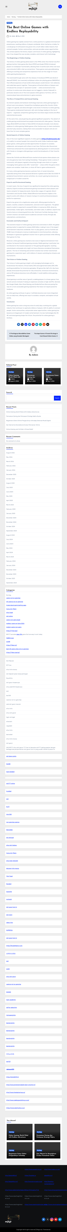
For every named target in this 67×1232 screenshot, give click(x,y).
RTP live (8, 665)
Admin (13, 36)
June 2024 (9, 544)
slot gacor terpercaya (13, 682)
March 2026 (10, 461)
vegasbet (9, 726)
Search (9, 392)
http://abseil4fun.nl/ (11, 1181)
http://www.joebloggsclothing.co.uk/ (17, 1100)
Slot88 (8, 764)
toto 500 (9, 814)
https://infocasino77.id (32, 1190)
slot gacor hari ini (11, 907)
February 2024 (11, 561)
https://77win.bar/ (12, 631)
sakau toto (9, 922)
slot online (9, 616)
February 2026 (11, 466)
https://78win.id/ (11, 645)
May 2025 (9, 496)
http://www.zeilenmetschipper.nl (15, 1190)
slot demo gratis (11, 756)
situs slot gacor (11, 713)
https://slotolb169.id (12, 1077)
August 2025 (10, 483)
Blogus (38, 1229)
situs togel (9, 612)
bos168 (8, 695)
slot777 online (10, 783)
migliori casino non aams (13, 627)
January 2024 (10, 565)
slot (7, 691)
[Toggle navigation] (6, 7)
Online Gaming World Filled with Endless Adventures (22, 412)
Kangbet (8, 884)
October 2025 (10, 479)
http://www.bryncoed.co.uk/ (33, 1181)
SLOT (8, 807)
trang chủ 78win (11, 609)
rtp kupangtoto (11, 1015)
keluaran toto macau (12, 868)
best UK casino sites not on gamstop (17, 649)
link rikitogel (10, 837)
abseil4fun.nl (48, 1175)
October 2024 (10, 526)
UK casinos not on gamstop (14, 601)
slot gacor (9, 743)
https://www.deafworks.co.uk (15, 1108)
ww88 (8, 641)
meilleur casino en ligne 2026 (15, 623)
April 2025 (9, 500)
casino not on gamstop (13, 598)
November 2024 (11, 522)
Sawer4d (9, 891)
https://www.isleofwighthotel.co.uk (36, 1204)
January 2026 (10, 470)
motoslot (9, 899)
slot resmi (9, 915)
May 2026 (9, 457)
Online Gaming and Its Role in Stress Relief (19, 429)
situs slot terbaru (11, 845)
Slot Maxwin (10, 661)
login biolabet (10, 772)
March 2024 (10, 557)
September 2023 (11, 583)
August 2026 (10, 453)
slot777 (38, 747)
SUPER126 (9, 930)
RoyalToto (9, 678)
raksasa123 (10, 1069)
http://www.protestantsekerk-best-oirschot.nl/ (20, 1085)
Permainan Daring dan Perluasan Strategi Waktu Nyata (23, 416)
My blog (9, 23)
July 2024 (9, 539)
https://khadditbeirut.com (14, 946)
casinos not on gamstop (13, 700)
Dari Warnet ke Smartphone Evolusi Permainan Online (23, 425)
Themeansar (46, 1229)
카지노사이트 (10, 1054)
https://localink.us (30, 1175)
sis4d (8, 969)
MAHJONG (9, 830)
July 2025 (9, 487)
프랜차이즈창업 (10, 953)
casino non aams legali (13, 620)
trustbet (8, 791)
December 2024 (11, 518)
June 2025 (9, 492)
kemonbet (9, 734)
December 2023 (11, 570)
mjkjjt (33, 8)
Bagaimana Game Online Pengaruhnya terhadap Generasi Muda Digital (28, 420)
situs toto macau (11, 669)
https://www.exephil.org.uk (33, 1169)
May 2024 (9, 548)
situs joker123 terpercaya (14, 687)
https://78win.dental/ (13, 652)
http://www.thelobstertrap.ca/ (15, 1092)
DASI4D (8, 992)
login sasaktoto (11, 1000)
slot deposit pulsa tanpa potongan (17, 674)
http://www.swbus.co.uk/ (52, 1169)
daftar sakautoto (11, 1007)
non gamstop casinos (12, 822)
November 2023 (11, 574)
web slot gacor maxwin (13, 704)
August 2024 (10, 535)
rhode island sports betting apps (16, 605)
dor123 (8, 1061)
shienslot (9, 721)
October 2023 (10, 578)
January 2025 (10, 513)
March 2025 (10, 505)
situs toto (9, 708)
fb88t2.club (10, 638)
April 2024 (9, 552)
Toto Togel (9, 876)
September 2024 (11, 531)
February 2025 (11, 509)
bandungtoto (10, 1023)
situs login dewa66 (12, 861)
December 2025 (11, 474)
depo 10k (19, 634)
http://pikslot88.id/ (11, 1175)
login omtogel (10, 717)
